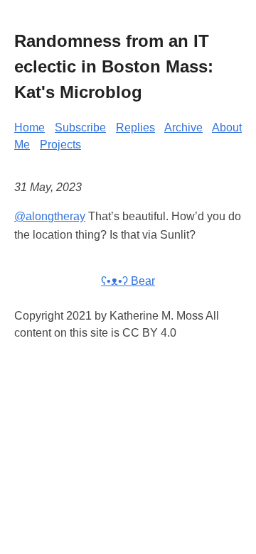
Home (29, 127)
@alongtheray (49, 216)
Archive (183, 127)
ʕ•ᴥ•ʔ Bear (128, 281)
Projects (60, 144)
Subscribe (80, 127)
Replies (135, 127)
